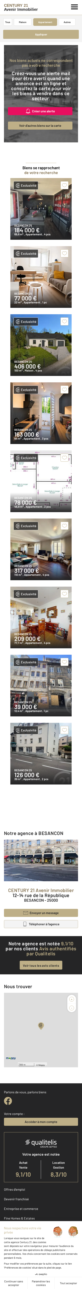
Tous (7, 22)
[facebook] (8, 1101)
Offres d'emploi (14, 1189)
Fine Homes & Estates (19, 1218)
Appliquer (41, 34)
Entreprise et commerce (21, 1208)
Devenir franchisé (16, 1199)
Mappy (41, 1064)
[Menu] (74, 6)
